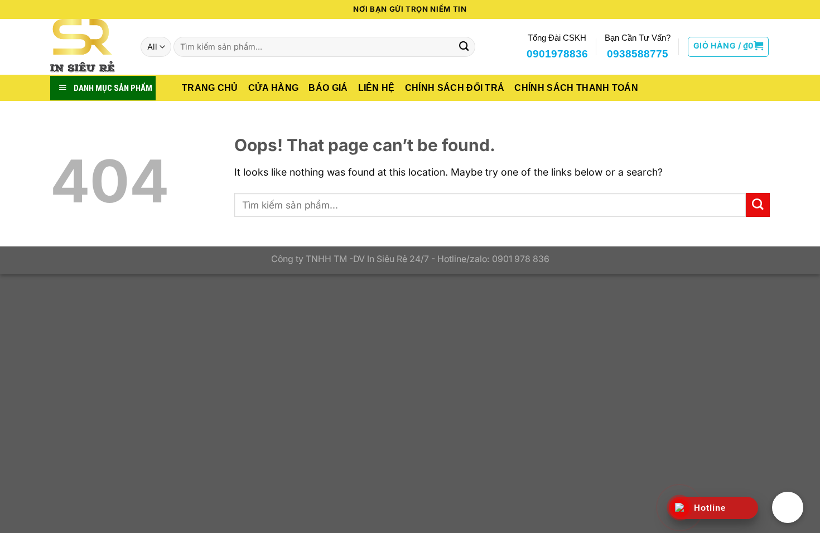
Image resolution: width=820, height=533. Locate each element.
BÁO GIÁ (328, 88)
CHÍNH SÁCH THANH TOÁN (576, 88)
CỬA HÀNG (273, 88)
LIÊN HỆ (376, 88)
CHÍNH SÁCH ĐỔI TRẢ (455, 88)
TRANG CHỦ (210, 88)
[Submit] (464, 47)
